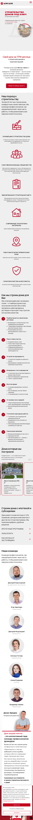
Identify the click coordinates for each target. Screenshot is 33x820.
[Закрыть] (31, 818)
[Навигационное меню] (31, 2)
